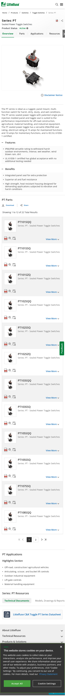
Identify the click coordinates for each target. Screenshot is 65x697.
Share (26, 205)
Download (10, 205)
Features (10, 142)
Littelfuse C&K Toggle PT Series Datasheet (37, 614)
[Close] (61, 646)
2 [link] (35, 539)
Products (14, 13)
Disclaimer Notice (53, 95)
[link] (42, 540)
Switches (25, 13)
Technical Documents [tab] (17, 600)
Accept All (17, 683)
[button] (32, 67)
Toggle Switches (38, 13)
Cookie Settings (47, 683)
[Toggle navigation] (61, 4)
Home (4, 13)
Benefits (10, 169)
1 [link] (29, 539)
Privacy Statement (48, 674)
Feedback (62, 348)
